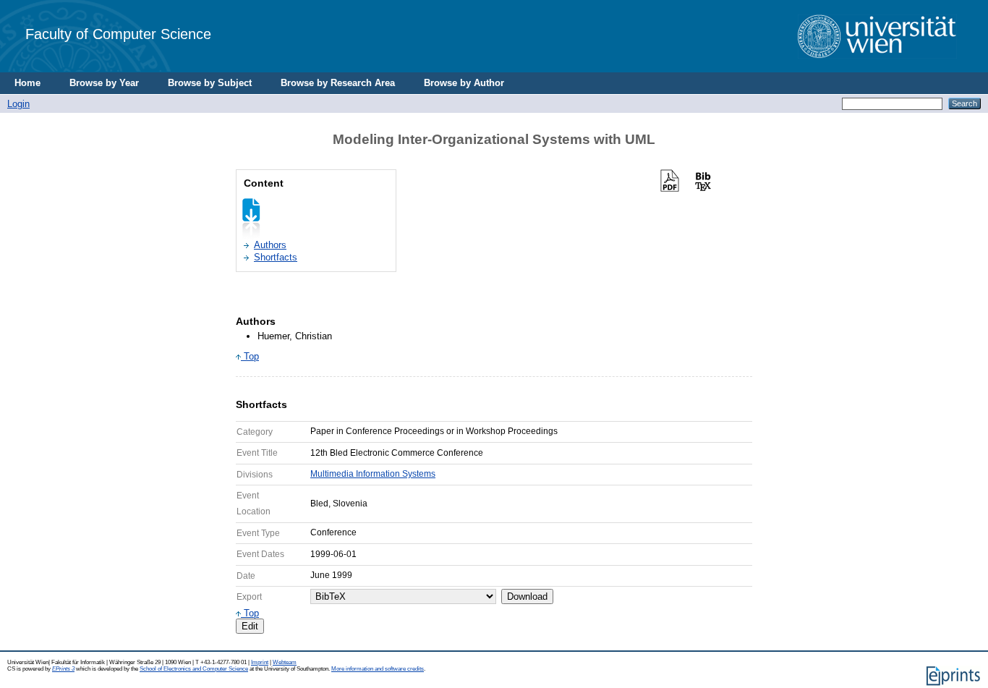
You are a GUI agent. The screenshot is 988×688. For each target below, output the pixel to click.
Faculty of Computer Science (118, 33)
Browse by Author (464, 82)
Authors (270, 244)
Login (18, 103)
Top (250, 356)
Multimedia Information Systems (372, 474)
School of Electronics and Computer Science (194, 669)
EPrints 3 (63, 669)
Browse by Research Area (338, 82)
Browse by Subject (210, 82)
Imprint (259, 662)
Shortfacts (275, 257)
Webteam (285, 662)
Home (27, 82)
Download (527, 596)
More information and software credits (377, 669)
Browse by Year (104, 82)
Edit (250, 626)
